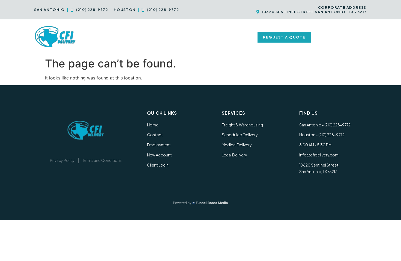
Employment (193, 37)
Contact (159, 37)
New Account (233, 37)
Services (122, 37)
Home (96, 37)
